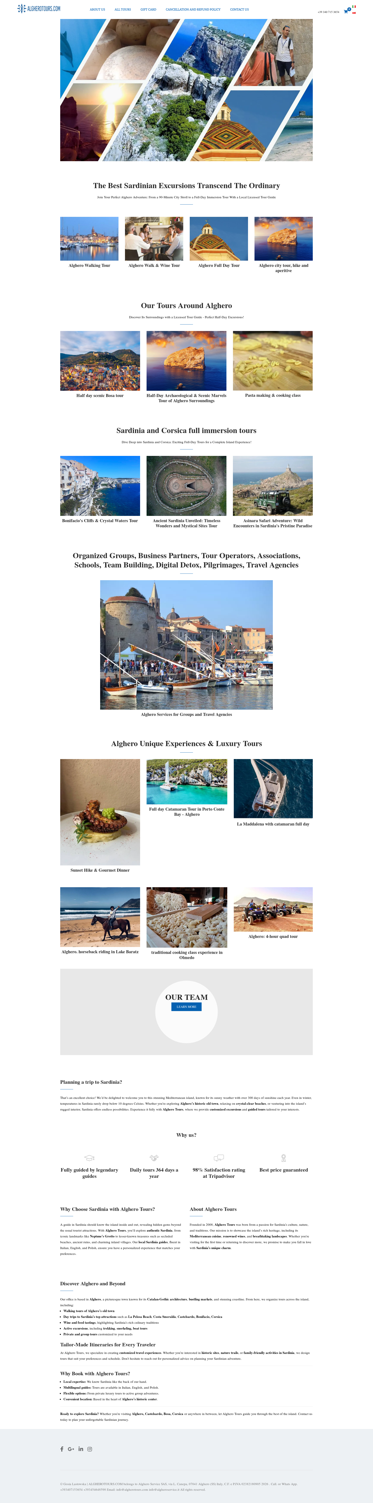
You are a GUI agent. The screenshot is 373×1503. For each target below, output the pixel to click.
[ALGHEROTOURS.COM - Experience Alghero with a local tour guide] (38, 9)
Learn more (186, 1007)
